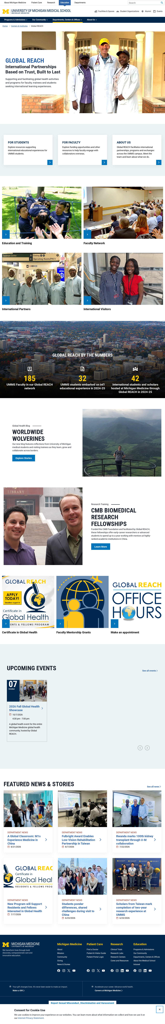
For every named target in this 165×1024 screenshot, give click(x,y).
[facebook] (58, 970)
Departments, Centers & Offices (146, 957)
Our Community (140, 953)
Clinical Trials (116, 949)
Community (62, 957)
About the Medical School (144, 961)
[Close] (159, 1009)
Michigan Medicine (69, 944)
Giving (60, 961)
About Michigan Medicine (15, 2)
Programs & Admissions (143, 949)
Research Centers (118, 957)
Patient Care (36, 2)
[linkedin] (122, 970)
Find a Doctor (92, 949)
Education (65, 2)
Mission (60, 953)
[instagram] (63, 970)
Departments (80, 2)
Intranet (136, 964)
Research (51, 2)
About (59, 949)
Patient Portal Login (95, 957)
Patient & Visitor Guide (96, 953)
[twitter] (68, 970)
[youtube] (73, 970)
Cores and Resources (120, 961)
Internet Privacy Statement (31, 1018)
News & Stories (63, 964)
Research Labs (117, 953)
